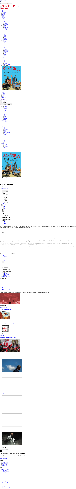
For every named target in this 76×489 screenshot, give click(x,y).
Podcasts (3, 13)
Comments (5, 204)
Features (5, 58)
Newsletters (4, 12)
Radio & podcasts (7, 45)
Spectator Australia (5, 478)
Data (5, 37)
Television (5, 46)
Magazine (5, 23)
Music (5, 131)
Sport (5, 54)
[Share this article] (3, 209)
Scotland (5, 39)
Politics (5, 19)
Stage (5, 47)
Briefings (3, 14)
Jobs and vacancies (5, 473)
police (3, 281)
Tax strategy (4, 472)
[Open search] (0, 99)
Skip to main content (3, 0)
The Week (5, 144)
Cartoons (5, 63)
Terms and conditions (5, 471)
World (5, 36)
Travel (5, 52)
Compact (7, 199)
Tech (5, 22)
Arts (5, 41)
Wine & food (6, 51)
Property (5, 53)
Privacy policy (4, 470)
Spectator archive (5, 480)
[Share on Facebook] (4, 206)
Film (5, 130)
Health (5, 56)
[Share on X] (4, 207)
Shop (3, 18)
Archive (3, 17)
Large (8, 197)
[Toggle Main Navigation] (1, 7)
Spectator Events (5, 481)
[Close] (1, 451)
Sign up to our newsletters (6, 487)
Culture (5, 21)
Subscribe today (4, 486)
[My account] (4, 99)
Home (3, 10)
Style (5, 55)
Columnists (6, 59)
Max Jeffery (4, 391)
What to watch (6, 50)
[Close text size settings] (3, 192)
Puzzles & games (7, 64)
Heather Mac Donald (3, 307)
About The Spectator (5, 469)
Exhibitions (6, 43)
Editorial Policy (4, 465)
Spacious (8, 202)
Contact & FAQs (5, 462)
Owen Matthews (4, 373)
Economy (5, 38)
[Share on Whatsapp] (4, 208)
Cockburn (5, 20)
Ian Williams (2, 287)
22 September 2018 (5, 188)
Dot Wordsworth (2, 321)
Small (7, 194)
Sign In (2, 99)
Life (2, 48)
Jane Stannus (4, 355)
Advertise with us (5, 463)
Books (5, 42)
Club (3, 16)
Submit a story (4, 464)
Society (5, 35)
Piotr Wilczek (2, 335)
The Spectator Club (5, 482)
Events (3, 15)
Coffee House (4, 33)
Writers (3, 11)
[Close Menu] (1, 101)
